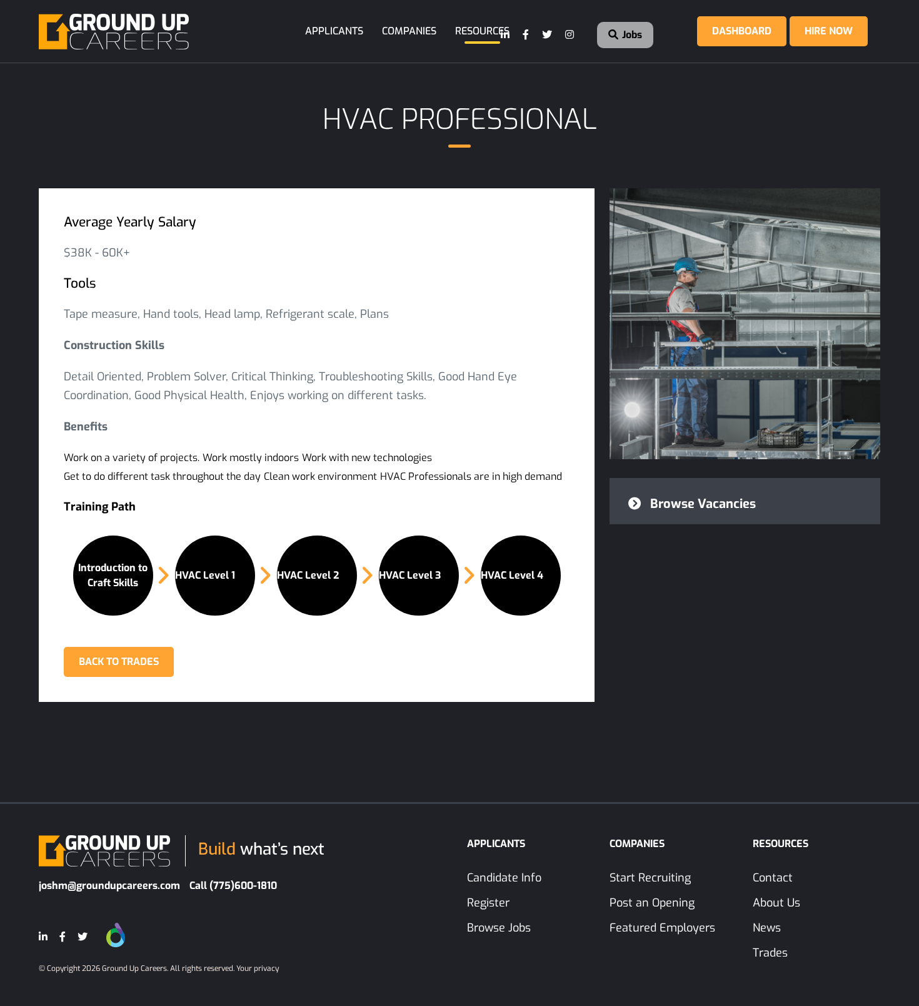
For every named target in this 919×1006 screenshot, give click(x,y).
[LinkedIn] (506, 35)
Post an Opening (652, 902)
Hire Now (829, 31)
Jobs (631, 34)
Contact (773, 877)
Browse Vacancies (701, 503)
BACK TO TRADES (119, 661)
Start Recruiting (650, 877)
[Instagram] (570, 35)
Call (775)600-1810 (233, 885)
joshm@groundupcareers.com (109, 885)
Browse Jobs (499, 927)
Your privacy (257, 968)
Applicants (334, 31)
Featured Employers (662, 927)
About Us (776, 902)
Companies (409, 31)
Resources (482, 31)
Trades (770, 952)
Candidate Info (504, 877)
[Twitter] (547, 35)
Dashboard (741, 31)
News (767, 927)
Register (488, 902)
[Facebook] (526, 35)
